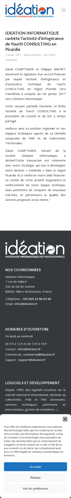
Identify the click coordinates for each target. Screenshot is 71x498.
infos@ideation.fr (26, 304)
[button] (65, 419)
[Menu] (64, 10)
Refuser (35, 477)
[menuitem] (64, 10)
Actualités (35, 55)
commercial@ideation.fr (39, 354)
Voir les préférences (35, 488)
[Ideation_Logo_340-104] (29, 10)
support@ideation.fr (32, 360)
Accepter (35, 466)
